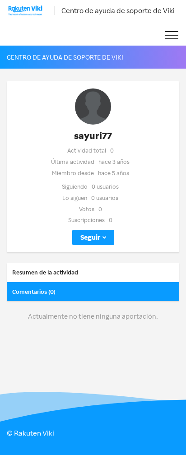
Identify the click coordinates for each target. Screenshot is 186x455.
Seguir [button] (90, 237)
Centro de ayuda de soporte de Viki (118, 10)
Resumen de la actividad (45, 272)
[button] (171, 35)
